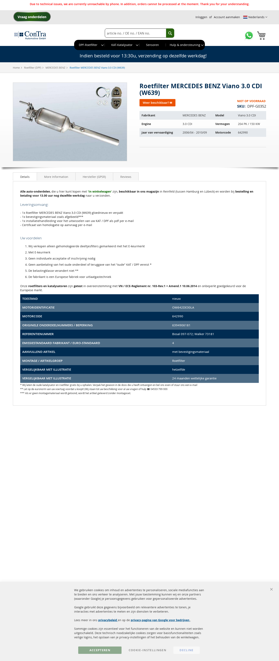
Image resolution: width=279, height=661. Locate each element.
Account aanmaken (227, 17)
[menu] (139, 45)
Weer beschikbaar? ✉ (157, 103)
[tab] (25, 176)
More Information (56, 177)
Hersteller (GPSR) (94, 177)
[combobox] (139, 33)
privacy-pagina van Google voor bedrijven (160, 620)
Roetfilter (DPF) (33, 67)
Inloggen (201, 17)
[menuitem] (89, 45)
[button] (255, 17)
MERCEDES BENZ (56, 67)
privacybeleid (108, 620)
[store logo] (30, 35)
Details (25, 177)
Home (16, 67)
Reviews (125, 177)
